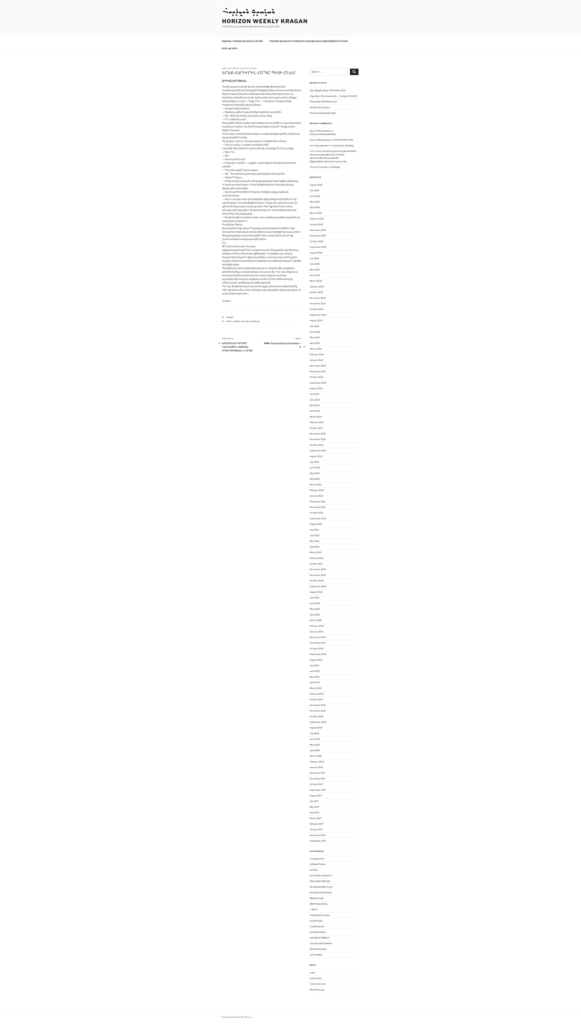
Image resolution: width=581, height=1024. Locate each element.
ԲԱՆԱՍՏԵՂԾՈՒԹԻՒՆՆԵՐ (323, 101)
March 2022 (316, 484)
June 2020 (315, 603)
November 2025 (318, 235)
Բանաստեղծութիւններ (323, 113)
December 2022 (318, 433)
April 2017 (315, 812)
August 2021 (316, 524)
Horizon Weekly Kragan (265, 21)
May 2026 (315, 201)
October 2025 (316, 241)
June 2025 (315, 264)
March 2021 (316, 552)
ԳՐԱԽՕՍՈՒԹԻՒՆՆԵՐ (321, 887)
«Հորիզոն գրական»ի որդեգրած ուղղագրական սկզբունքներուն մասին (308, 41)
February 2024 (317, 354)
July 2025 (314, 258)
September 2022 (318, 450)
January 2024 (316, 360)
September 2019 (318, 654)
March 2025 (316, 281)
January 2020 (316, 631)
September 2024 (318, 315)
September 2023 (318, 382)
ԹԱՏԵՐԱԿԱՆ (317, 898)
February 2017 (317, 824)
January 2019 (316, 699)
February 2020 (317, 626)
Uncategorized (317, 858)
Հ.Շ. (312, 151)
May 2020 (315, 609)
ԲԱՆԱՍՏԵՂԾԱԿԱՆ (320, 881)
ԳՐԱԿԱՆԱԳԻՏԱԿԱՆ (321, 892)
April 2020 (315, 614)
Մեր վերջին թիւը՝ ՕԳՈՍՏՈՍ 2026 (328, 90)
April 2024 (315, 343)
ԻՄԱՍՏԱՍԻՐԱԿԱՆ (320, 915)
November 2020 (318, 575)
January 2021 (316, 563)
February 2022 (317, 490)
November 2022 (318, 439)
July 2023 (314, 394)
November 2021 (318, 507)
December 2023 (318, 365)
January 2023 (316, 428)
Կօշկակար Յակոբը (343, 145)
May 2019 (315, 677)
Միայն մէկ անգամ (320, 107)
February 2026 (317, 218)
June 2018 (315, 739)
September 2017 (318, 790)
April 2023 (315, 411)
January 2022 (316, 495)
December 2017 (317, 773)
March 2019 (316, 688)
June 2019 (315, 671)
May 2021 (314, 541)
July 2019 (314, 665)
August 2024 (316, 320)
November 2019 (318, 642)
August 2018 (316, 727)
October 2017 (316, 784)
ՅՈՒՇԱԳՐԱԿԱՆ (318, 949)
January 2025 (316, 292)
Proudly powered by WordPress (236, 1017)
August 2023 (316, 388)
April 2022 (315, 479)
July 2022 (314, 462)
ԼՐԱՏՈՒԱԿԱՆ (317, 926)
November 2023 (318, 371)
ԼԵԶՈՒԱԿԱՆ (316, 920)
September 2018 (318, 722)
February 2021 (317, 558)
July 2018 (314, 733)
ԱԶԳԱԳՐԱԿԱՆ (318, 864)
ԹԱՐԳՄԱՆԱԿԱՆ (319, 904)
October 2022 (316, 445)
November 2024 (318, 303)
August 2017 (316, 795)
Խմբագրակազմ (248, 68)
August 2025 (316, 252)
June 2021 (315, 535)
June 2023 (315, 399)
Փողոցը (336, 167)
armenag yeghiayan (319, 145)
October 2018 (316, 716)
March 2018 (316, 756)
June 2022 (315, 467)
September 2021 (318, 518)
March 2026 (316, 213)
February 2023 (317, 422)
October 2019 (316, 648)
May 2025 (315, 269)
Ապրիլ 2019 (233, 321)
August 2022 (316, 456)
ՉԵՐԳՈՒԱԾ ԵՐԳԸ (343, 140)
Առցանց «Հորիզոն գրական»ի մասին (242, 41)
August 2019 (316, 660)
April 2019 (315, 682)
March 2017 (316, 818)
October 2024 (316, 309)
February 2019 (317, 693)
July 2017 (314, 801)
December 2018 (318, 705)
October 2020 (317, 580)
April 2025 (315, 275)
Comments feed (317, 984)
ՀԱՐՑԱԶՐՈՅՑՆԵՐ (320, 937)
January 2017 (316, 829)
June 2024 (315, 331)
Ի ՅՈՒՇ (314, 909)
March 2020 (316, 620)
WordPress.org (317, 989)
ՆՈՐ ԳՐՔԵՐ (316, 955)
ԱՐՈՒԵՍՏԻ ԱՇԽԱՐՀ (321, 875)
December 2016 (318, 835)
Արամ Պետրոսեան (320, 130)
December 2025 (318, 230)
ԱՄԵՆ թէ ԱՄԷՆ (230, 48)
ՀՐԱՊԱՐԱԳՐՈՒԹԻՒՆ (321, 943)
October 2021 (316, 512)
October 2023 (316, 377)
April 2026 (315, 207)
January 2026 (316, 224)
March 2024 (316, 348)
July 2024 (314, 326)
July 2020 (314, 597)
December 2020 (318, 569)
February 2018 (317, 761)
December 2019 (318, 637)
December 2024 (318, 298)
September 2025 (318, 247)
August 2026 (316, 184)
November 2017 (318, 778)
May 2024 (315, 337)
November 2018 (318, 710)
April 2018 (315, 750)
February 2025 (317, 286)
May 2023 (315, 405)
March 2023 (316, 416)
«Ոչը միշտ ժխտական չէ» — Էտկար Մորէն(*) (333, 96)
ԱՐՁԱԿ (230, 317)
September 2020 (318, 586)
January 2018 (316, 767)
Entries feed (315, 978)
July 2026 (314, 190)
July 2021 (314, 529)
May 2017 (314, 807)
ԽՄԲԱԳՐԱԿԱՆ (318, 932)
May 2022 (315, 473)
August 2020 (316, 592)
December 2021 (317, 501)
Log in (312, 972)
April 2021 (315, 546)
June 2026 (315, 196)
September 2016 (318, 840)
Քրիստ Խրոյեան (250, 321)
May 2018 (315, 744)
